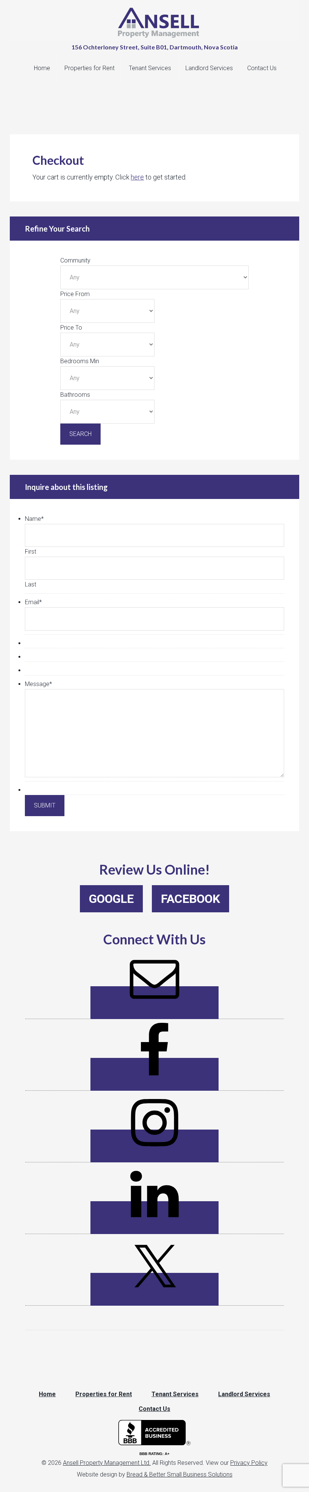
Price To (71, 327)
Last (30, 584)
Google (111, 899)
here (137, 177)
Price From (75, 294)
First (30, 551)
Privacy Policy (249, 1462)
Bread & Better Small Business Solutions (180, 1474)
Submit (44, 805)
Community (75, 260)
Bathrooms (75, 394)
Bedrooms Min (79, 361)
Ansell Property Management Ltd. (107, 1462)
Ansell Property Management (158, 23)
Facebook (190, 899)
